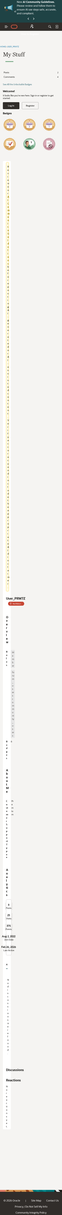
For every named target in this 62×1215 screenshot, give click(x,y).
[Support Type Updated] (49, 144)
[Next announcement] (33, 19)
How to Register (30, 34)
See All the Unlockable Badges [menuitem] (17, 84)
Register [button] (30, 105)
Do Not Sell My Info (36, 1206)
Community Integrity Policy (31, 1212)
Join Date (8, 939)
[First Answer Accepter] (9, 144)
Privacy (19, 1206)
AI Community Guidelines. (39, 1)
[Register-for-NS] (32, 26)
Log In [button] (11, 105)
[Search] (49, 27)
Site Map (36, 1200)
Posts (31, 72)
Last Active (8, 950)
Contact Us (52, 1200)
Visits (8, 918)
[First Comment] (29, 144)
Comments (31, 76)
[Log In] (56, 27)
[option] (13, 659)
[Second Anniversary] (29, 124)
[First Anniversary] (49, 124)
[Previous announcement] (28, 19)
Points (9, 929)
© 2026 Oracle (11, 1200)
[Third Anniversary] (9, 124)
